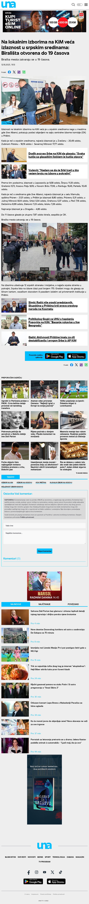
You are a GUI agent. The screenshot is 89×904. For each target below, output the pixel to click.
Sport (48, 857)
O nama (27, 894)
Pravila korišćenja (45, 894)
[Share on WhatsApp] (23, 72)
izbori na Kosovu (25, 482)
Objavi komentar (45, 551)
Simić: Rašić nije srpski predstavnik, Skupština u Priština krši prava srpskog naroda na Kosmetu (53, 305)
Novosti (32, 857)
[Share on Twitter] (14, 72)
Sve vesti (22, 857)
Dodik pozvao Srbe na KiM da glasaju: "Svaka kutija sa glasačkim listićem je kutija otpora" (57, 154)
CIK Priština (41, 482)
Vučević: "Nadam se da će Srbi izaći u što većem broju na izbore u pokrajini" (54, 171)
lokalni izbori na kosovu (61, 482)
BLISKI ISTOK (10, 857)
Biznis (40, 857)
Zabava (70, 857)
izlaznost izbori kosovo (12, 486)
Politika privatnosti (59, 894)
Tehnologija (58, 857)
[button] (4, 246)
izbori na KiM (7, 482)
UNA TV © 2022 (43, 901)
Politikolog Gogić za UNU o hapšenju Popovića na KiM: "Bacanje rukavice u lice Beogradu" (54, 322)
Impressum (34, 894)
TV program (44, 861)
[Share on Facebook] (9, 72)
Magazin (80, 857)
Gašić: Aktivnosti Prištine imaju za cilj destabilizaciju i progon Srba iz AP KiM (52, 338)
